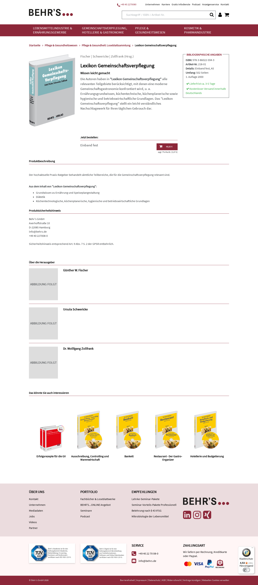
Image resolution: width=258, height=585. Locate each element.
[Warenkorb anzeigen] (226, 14)
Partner (33, 528)
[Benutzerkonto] (220, 14)
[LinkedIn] (187, 515)
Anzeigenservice (210, 4)
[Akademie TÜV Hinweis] (103, 553)
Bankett (129, 456)
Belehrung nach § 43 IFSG (146, 510)
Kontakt (225, 4)
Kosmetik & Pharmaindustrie (197, 30)
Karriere (166, 4)
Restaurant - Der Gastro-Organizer (168, 457)
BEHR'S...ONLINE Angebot (95, 504)
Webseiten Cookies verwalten (215, 580)
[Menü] (252, 548)
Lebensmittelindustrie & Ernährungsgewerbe (52, 30)
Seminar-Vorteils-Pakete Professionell (154, 504)
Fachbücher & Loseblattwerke (97, 499)
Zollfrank (117, 56)
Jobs (32, 516)
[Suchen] (211, 14)
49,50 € (169, 146)
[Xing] (207, 515)
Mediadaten (36, 510)
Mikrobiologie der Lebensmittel (150, 516)
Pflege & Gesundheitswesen (150, 30)
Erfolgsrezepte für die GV (51, 456)
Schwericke (101, 56)
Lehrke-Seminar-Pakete (146, 499)
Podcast (196, 4)
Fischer (85, 56)
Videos (33, 522)
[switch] (246, 570)
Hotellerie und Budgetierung (207, 456)
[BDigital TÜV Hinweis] (52, 553)
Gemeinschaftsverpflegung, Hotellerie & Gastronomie (104, 30)
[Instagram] (197, 515)
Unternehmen (152, 4)
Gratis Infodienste (181, 4)
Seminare (86, 510)
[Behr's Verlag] (51, 12)
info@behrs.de (38, 231)
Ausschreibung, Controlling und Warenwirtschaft (90, 457)
